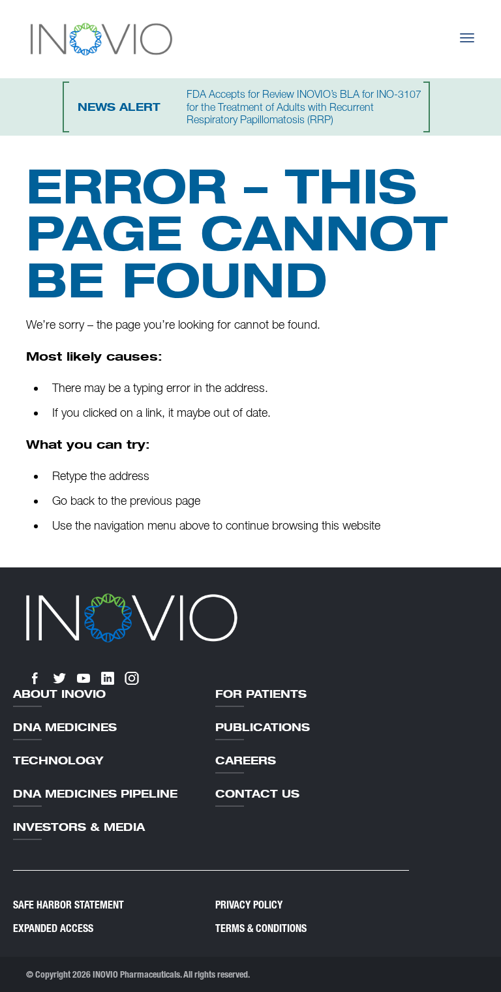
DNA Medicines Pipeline (95, 793)
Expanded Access (53, 928)
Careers (245, 760)
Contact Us (257, 793)
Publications (262, 727)
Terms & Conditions (261, 928)
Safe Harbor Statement (68, 905)
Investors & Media (79, 827)
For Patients (261, 693)
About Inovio (59, 693)
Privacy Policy (248, 905)
